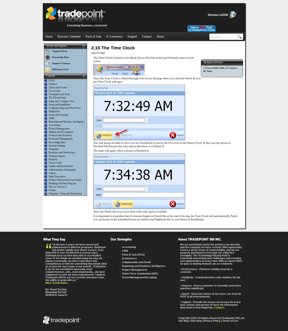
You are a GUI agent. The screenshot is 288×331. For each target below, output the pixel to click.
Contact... (220, 307)
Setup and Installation (59, 104)
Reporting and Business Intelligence (67, 121)
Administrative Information (62, 169)
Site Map (183, 320)
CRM (51, 118)
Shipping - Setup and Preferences (65, 193)
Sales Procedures (57, 176)
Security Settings (57, 145)
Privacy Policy (212, 320)
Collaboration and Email (136, 262)
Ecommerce (129, 258)
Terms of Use (230, 320)
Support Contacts (61, 63)
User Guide (54, 90)
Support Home (59, 51)
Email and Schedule (58, 114)
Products (53, 159)
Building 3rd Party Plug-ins (62, 183)
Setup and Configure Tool (61, 101)
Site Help (196, 320)
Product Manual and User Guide (65, 179)
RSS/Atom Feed (60, 69)
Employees (54, 111)
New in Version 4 (57, 186)
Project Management (59, 128)
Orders (52, 190)
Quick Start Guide (58, 87)
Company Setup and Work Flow (65, 107)
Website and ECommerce (61, 132)
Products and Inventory (60, 135)
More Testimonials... (57, 282)
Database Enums (57, 156)
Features (53, 83)
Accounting (54, 125)
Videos (52, 173)
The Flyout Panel (57, 97)
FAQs (52, 80)
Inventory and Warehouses (62, 152)
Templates (54, 149)
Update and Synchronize (61, 166)
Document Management (61, 138)
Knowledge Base (60, 57)
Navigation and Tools (59, 94)
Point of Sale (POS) (133, 254)
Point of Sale (55, 162)
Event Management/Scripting (139, 277)
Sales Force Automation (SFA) (140, 273)
